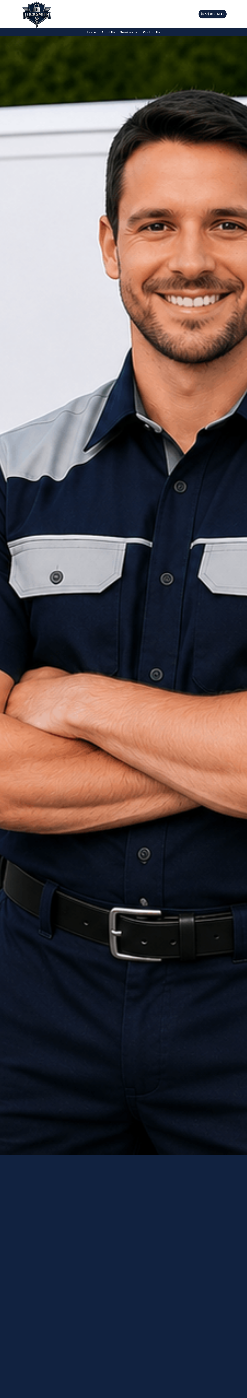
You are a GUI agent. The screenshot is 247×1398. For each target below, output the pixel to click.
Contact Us (151, 32)
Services (126, 32)
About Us (108, 32)
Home (91, 32)
